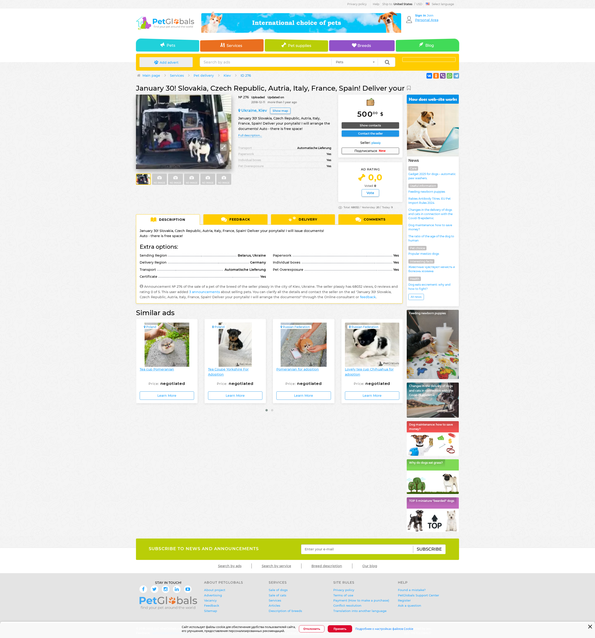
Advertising (213, 595)
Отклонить (311, 629)
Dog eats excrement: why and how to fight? (429, 287)
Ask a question (409, 605)
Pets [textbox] (339, 62)
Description (171, 220)
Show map (280, 110)
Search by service (276, 566)
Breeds (364, 45)
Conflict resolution (347, 605)
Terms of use (343, 595)
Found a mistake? (412, 590)
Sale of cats (277, 595)
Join (430, 15)
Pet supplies (299, 45)
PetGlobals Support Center (418, 595)
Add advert (168, 62)
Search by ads (229, 566)
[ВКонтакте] (429, 76)
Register (404, 600)
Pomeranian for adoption (229, 369)
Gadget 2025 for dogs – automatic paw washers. (432, 176)
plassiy (376, 143)
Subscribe (429, 549)
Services (234, 45)
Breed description (326, 566)
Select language (443, 4)
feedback (368, 297)
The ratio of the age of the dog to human (431, 238)
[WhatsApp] (449, 76)
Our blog (369, 566)
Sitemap (210, 611)
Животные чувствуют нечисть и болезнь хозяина (431, 269)
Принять (340, 629)
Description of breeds (285, 611)
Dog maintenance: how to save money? (430, 227)
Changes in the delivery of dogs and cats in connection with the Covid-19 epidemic (430, 214)
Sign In (421, 15)
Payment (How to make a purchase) (361, 600)
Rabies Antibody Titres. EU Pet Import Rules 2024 (429, 201)
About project (214, 590)
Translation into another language (360, 611)
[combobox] (354, 62)
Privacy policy (357, 4)
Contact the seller (370, 133)
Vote (370, 193)
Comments (374, 219)
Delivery (307, 219)
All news (416, 296)
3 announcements (204, 292)
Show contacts (370, 125)
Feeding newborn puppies (426, 191)
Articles (274, 605)
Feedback (239, 219)
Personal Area (426, 20)
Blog (429, 45)
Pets (171, 45)
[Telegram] (456, 76)
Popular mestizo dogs (423, 253)
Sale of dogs (278, 590)
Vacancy (210, 600)
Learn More (166, 395)
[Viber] (443, 76)
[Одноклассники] (436, 76)
